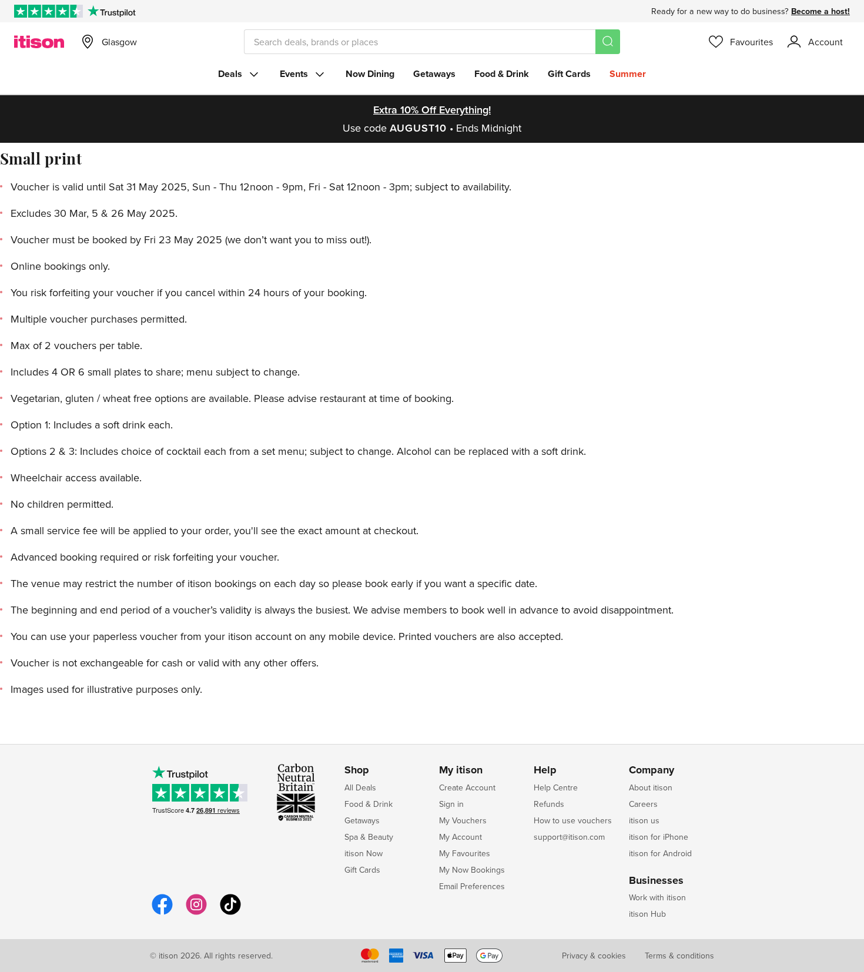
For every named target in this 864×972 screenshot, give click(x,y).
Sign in (451, 804)
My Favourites (464, 853)
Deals (230, 74)
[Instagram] (196, 913)
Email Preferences (472, 886)
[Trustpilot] (111, 11)
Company (651, 770)
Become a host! (820, 11)
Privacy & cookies (594, 955)
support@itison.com (569, 837)
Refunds (549, 804)
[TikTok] (230, 913)
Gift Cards (569, 74)
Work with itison (657, 897)
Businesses (656, 881)
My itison (461, 770)
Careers (643, 804)
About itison (650, 787)
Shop (356, 770)
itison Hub (647, 914)
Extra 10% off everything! (432, 109)
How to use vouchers (573, 820)
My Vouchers (463, 820)
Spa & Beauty (368, 837)
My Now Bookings (472, 870)
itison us (644, 820)
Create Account (467, 787)
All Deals (360, 787)
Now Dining (370, 74)
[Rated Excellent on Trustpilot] (48, 11)
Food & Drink (501, 74)
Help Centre (556, 787)
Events (294, 74)
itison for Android (660, 853)
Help (545, 770)
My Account (460, 837)
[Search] (607, 41)
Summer (628, 74)
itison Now (363, 853)
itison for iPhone (658, 837)
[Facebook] (162, 913)
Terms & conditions (679, 955)
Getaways (434, 74)
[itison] (39, 41)
